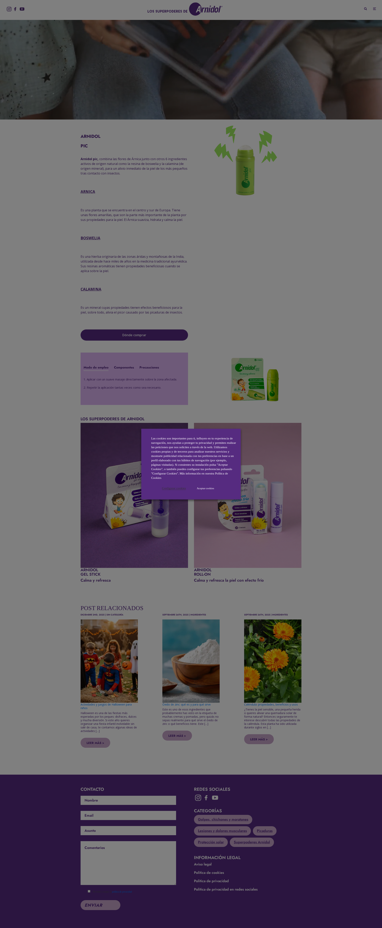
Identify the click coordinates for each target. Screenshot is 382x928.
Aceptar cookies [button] (205, 488)
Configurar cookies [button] (174, 488)
